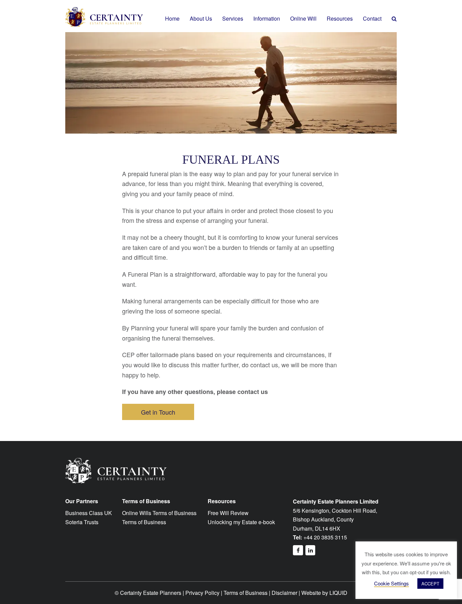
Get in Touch (158, 412)
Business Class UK (88, 513)
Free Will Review (228, 513)
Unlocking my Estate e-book (241, 522)
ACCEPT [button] (430, 583)
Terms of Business (144, 522)
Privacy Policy (202, 593)
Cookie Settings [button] (391, 583)
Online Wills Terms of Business (159, 513)
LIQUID (338, 593)
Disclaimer (284, 593)
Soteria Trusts (81, 522)
